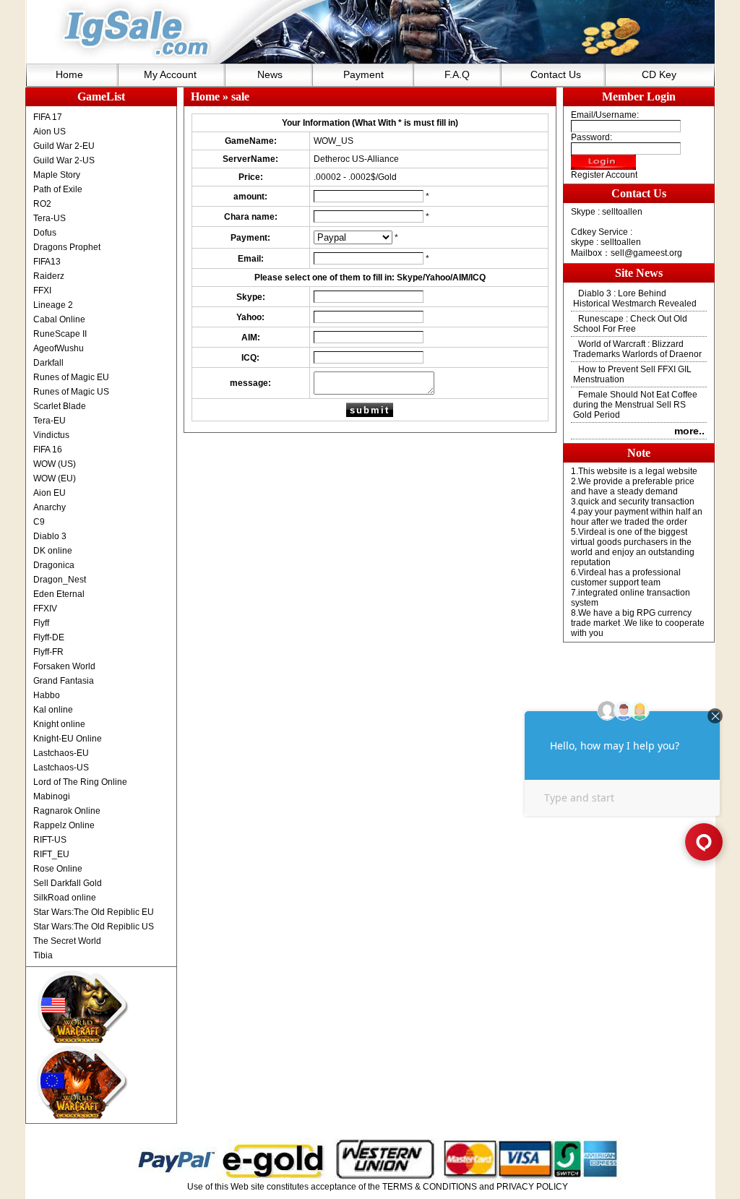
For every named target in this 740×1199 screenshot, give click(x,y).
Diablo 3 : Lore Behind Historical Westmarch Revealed (635, 298)
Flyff (41, 623)
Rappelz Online (64, 825)
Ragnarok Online (66, 811)
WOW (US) (54, 464)
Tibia (43, 955)
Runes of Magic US (71, 392)
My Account (170, 74)
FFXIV (45, 608)
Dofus (44, 233)
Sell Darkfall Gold (67, 883)
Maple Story (56, 175)
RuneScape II (60, 334)
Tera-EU (49, 421)
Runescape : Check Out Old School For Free (630, 324)
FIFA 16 (47, 449)
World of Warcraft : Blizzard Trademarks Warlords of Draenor (637, 349)
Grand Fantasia (63, 681)
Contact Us (555, 74)
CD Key (659, 74)
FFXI (42, 290)
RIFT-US (49, 840)
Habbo (46, 695)
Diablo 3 (49, 536)
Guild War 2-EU (64, 146)
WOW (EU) (54, 478)
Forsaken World (64, 666)
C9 (39, 522)
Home (69, 74)
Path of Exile (57, 189)
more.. (689, 431)
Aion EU (49, 493)
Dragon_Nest (59, 580)
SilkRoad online (64, 898)
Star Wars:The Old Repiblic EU (93, 912)
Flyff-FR (48, 652)
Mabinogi (51, 796)
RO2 (42, 204)
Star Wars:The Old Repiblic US (93, 926)
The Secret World (67, 941)
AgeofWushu (58, 348)
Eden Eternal (59, 594)
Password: (591, 137)
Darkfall (48, 363)
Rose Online (57, 869)
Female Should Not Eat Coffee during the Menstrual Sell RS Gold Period (635, 405)
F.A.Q (457, 74)
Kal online (53, 710)
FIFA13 (47, 262)
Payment (363, 74)
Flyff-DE (48, 637)
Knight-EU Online (67, 739)
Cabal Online (59, 319)
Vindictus (51, 435)
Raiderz (48, 276)
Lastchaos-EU (61, 753)
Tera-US (49, 218)
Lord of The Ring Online (80, 782)
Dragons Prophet (66, 247)
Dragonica (53, 565)
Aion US (49, 131)
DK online (52, 551)
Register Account (604, 175)
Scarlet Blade (59, 406)
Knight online (59, 724)
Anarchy (49, 507)
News (270, 74)
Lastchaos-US (61, 767)
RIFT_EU (51, 854)
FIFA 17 (47, 117)
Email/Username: (605, 115)
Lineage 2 (53, 305)
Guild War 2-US (64, 160)
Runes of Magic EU (71, 377)
